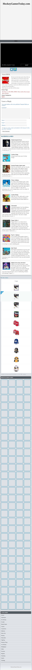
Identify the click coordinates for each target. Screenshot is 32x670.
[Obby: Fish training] (4, 490)
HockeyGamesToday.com (16, 667)
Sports (3, 93)
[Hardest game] (27, 467)
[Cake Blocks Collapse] (4, 475)
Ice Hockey (3, 644)
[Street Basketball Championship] (12, 559)
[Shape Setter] (19, 498)
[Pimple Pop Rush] (27, 598)
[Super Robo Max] (19, 406)
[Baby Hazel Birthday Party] (19, 444)
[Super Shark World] (4, 429)
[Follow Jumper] (19, 606)
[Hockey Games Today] (16, 3)
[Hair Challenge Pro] (4, 552)
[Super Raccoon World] (19, 436)
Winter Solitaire (15, 180)
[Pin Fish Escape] (27, 536)
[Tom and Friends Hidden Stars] (4, 459)
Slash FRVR (6, 74)
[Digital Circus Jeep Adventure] (6, 266)
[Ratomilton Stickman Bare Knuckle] (27, 406)
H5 (9, 91)
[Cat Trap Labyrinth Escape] (27, 436)
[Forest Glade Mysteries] (12, 383)
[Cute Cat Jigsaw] (19, 567)
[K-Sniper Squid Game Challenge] (4, 444)
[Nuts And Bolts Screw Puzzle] (19, 490)
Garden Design (14, 195)
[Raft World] (6, 251)
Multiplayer (3, 646)
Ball (3, 91)
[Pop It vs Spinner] (6, 238)
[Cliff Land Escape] (19, 390)
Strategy (7, 93)
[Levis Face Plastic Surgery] (19, 383)
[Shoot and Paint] (19, 552)
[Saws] (4, 536)
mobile (22, 91)
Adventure (3, 617)
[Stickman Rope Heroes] (4, 559)
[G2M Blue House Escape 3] (12, 598)
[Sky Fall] (27, 513)
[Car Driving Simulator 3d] (27, 421)
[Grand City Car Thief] (12, 521)
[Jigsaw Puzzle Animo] (12, 567)
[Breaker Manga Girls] (19, 506)
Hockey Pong (4, 642)
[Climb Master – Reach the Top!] (4, 529)
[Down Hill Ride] (27, 444)
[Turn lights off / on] (15, 69)
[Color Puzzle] (19, 559)
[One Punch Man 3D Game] (27, 490)
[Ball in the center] (4, 398)
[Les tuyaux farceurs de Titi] (19, 544)
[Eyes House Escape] (27, 413)
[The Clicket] (12, 529)
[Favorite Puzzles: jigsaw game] (6, 169)
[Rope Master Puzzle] (19, 429)
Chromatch (14, 205)
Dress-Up (3, 633)
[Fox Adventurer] (27, 498)
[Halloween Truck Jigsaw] (19, 483)
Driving (2, 635)
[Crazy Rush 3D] (12, 459)
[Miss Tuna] (27, 429)
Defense (3, 631)
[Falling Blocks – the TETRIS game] (12, 582)
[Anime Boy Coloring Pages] (19, 452)
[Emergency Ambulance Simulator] (12, 513)
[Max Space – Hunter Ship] (4, 575)
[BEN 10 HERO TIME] (4, 544)
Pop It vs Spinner (15, 235)
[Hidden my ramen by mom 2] (12, 429)
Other (2, 649)
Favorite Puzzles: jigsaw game (18, 165)
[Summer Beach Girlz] (19, 459)
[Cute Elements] (12, 606)
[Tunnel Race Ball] (19, 421)
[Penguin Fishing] (12, 475)
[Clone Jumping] (19, 398)
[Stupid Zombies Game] (19, 521)
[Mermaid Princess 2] (12, 436)
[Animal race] (27, 606)
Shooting (3, 655)
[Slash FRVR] (6, 80)
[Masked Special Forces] (6, 143)
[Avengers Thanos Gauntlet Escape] (12, 506)
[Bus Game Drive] (12, 536)
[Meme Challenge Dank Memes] (12, 575)
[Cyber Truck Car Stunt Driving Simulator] (4, 506)
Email (3, 122)
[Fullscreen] (11, 69)
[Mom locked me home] (27, 590)
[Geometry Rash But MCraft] (12, 390)
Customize (3, 628)
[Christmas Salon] (27, 483)
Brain (5, 91)
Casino (2, 626)
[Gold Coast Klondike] (4, 606)
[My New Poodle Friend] (19, 513)
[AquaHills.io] (27, 559)
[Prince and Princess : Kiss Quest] (12, 406)
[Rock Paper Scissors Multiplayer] (4, 521)
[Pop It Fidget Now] (27, 475)
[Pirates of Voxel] (12, 590)
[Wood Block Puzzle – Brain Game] (4, 383)
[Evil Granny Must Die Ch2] (12, 398)
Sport (28, 91)
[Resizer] (4, 590)
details (24, 374)
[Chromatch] (6, 209)
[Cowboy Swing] (6, 158)
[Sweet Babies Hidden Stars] (4, 513)
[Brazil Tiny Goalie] (27, 506)
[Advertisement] (16, 23)
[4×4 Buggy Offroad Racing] (19, 575)
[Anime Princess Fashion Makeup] (12, 467)
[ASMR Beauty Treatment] (12, 444)
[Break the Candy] (19, 467)
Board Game (4, 624)
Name (3, 120)
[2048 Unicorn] (19, 475)
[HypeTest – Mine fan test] (19, 413)
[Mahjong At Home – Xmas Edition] (27, 544)
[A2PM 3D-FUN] (12, 498)
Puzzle (25, 91)
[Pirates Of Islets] (4, 582)
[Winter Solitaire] (6, 183)
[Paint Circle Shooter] (27, 567)
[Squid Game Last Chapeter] (12, 413)
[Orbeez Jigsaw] (27, 452)
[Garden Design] (6, 198)
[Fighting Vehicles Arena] (4, 413)
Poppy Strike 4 (14, 220)
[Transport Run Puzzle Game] (27, 383)
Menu (16, 41)
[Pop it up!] (27, 575)
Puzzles (3, 651)
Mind (19, 91)
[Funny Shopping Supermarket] (27, 390)
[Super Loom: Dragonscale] (4, 467)
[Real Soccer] (12, 544)
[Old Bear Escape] (12, 483)
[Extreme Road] (4, 452)
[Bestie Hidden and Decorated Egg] (27, 529)
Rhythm (3, 653)
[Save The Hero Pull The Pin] (27, 521)
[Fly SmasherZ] (12, 552)
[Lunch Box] (19, 536)
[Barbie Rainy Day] (4, 498)
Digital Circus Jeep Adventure (18, 263)
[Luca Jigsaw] (4, 598)
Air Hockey (3, 619)
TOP (2, 292)
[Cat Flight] (4, 567)
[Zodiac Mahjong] (19, 590)
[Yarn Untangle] (12, 421)
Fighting (3, 640)
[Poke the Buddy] (19, 529)
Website (3, 125)
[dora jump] (4, 436)
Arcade (2, 622)
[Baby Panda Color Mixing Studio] (4, 483)
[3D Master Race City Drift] (27, 398)
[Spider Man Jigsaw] (12, 490)
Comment (4, 107)
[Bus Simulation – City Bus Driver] (27, 552)
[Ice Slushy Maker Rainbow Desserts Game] (12, 452)
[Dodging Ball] (4, 390)
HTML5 (15, 91)
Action (2, 615)
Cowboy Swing (14, 154)
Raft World (14, 248)
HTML (12, 91)
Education (3, 637)
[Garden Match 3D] (27, 459)
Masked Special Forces (16, 140)
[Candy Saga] (19, 598)
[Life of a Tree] (19, 582)
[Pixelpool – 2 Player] (27, 582)
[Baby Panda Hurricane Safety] (4, 421)
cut (7, 91)
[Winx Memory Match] (4, 406)
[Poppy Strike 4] (6, 223)
